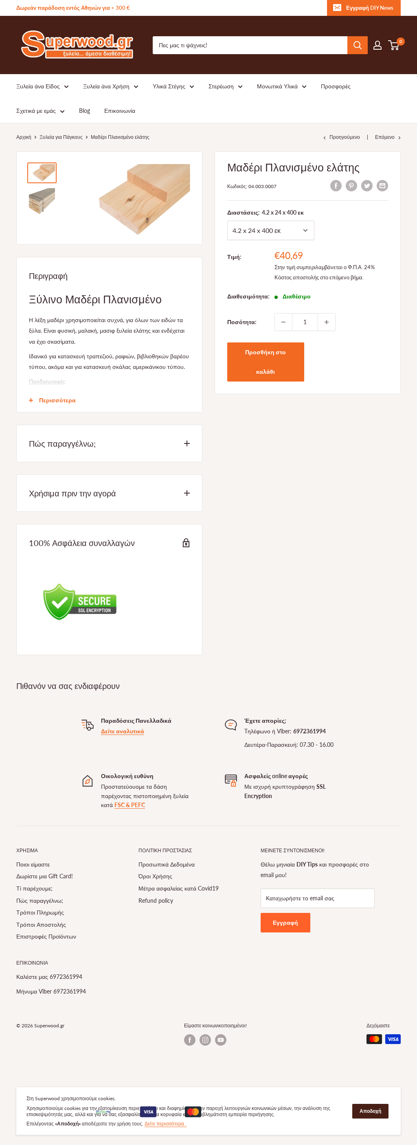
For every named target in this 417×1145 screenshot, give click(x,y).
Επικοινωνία (119, 110)
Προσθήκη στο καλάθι (265, 362)
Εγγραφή (285, 922)
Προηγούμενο (344, 137)
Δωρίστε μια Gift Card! (44, 876)
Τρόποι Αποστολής (41, 924)
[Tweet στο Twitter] (367, 185)
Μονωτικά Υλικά (277, 86)
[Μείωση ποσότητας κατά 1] (283, 322)
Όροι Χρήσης (155, 876)
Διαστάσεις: (265, 212)
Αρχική (23, 137)
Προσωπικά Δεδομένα (166, 864)
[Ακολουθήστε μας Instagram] (205, 1040)
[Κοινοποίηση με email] (382, 185)
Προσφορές (336, 86)
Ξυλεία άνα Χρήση (106, 86)
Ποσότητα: (242, 321)
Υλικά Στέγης (169, 86)
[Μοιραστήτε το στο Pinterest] (351, 185)
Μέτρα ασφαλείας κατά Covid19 (178, 888)
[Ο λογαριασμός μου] (377, 45)
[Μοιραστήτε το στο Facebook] (336, 185)
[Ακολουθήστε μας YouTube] (220, 1040)
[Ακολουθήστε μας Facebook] (189, 1040)
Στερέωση (221, 86)
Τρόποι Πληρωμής (40, 912)
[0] (394, 45)
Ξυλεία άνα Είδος (38, 86)
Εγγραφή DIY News (369, 7)
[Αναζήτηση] (357, 45)
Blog (84, 110)
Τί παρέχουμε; (34, 888)
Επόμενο (385, 137)
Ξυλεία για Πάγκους (61, 137)
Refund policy (155, 900)
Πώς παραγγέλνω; (39, 900)
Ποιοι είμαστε (33, 864)
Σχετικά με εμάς (36, 110)
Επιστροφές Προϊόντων (46, 936)
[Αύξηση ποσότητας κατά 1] (326, 322)
